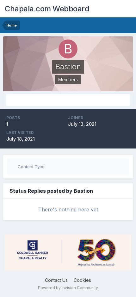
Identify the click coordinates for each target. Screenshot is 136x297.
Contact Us (56, 280)
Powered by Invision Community (68, 287)
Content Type (30, 166)
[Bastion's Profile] (68, 100)
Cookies (82, 280)
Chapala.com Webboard (47, 8)
